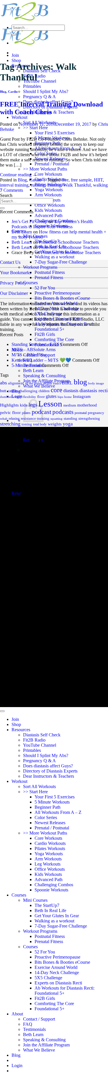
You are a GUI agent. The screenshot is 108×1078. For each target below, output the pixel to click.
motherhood (87, 405)
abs (3, 383)
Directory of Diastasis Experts (50, 771)
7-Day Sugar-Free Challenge (61, 262)
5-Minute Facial (26, 365)
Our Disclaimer (14, 293)
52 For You (45, 287)
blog (80, 382)
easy (18, 397)
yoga (68, 424)
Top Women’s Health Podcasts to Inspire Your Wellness (52, 224)
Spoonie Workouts (51, 889)
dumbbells (7, 396)
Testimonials (34, 1029)
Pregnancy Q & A (39, 96)
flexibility (29, 396)
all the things (33, 383)
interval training (14, 185)
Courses (30, 282)
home (68, 396)
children (44, 391)
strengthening (89, 419)
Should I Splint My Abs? (45, 91)
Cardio (13, 91)
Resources (21, 729)
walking (100, 185)
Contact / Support (39, 1019)
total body (40, 424)
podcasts (62, 412)
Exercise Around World (56, 303)
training (54, 185)
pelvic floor (10, 412)
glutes (51, 396)
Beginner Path (47, 807)
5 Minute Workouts (52, 802)
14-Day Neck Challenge (57, 308)
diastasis (70, 390)
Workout (19, 117)
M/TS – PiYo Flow (29, 354)
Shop (16, 60)
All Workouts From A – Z (58, 812)
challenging (28, 391)
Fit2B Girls (45, 334)
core (56, 390)
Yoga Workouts (49, 189)
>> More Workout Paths (45, 169)
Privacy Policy (13, 282)
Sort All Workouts (39, 786)
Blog (3, 91)
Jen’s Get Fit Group (29, 221)
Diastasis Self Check (41, 734)
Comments (11, 190)
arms (47, 383)
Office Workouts (50, 205)
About (17, 1013)
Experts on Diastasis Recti (58, 318)
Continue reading (18, 174)
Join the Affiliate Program (46, 1044)
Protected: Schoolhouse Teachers (69, 242)
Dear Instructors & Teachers (48, 776)
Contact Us (10, 262)
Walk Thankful (77, 185)
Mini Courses (35, 900)
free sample (81, 179)
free (65, 179)
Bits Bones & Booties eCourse (62, 298)
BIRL (67, 383)
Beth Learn (33, 370)
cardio (12, 391)
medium (69, 405)
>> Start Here (35, 127)
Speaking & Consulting (44, 375)
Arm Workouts (48, 194)
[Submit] (14, 35)
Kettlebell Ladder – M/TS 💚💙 (41, 360)
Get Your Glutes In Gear (57, 915)
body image (96, 383)
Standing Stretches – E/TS (35, 344)
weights (55, 424)
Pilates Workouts (50, 848)
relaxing (14, 419)
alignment (16, 383)
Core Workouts (48, 174)
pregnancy (96, 413)
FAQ (27, 1024)
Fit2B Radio (34, 740)
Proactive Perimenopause (57, 293)
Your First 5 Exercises (55, 132)
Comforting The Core (54, 339)
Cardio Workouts (50, 843)
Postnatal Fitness (50, 272)
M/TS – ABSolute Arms (34, 349)
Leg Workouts (47, 864)
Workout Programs (40, 267)
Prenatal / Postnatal (52, 163)
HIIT (98, 179)
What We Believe (39, 1050)
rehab (3, 418)
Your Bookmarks (15, 272)
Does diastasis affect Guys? (48, 765)
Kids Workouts (48, 210)
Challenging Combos (54, 884)
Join (15, 55)
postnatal (81, 413)
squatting (56, 418)
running (38, 185)
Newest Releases (50, 822)
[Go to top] (2, 711)
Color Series (46, 817)
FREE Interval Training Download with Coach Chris (51, 108)
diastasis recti (93, 390)
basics (57, 383)
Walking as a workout (54, 256)
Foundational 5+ (50, 1008)
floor (41, 397)
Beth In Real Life (50, 910)
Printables (32, 86)
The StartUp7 (47, 905)
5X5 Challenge (48, 313)
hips (60, 396)
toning (27, 424)
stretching (10, 424)
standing (70, 418)
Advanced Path (48, 215)
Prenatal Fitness (49, 277)
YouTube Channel (39, 81)
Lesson (50, 403)
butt (3, 390)
